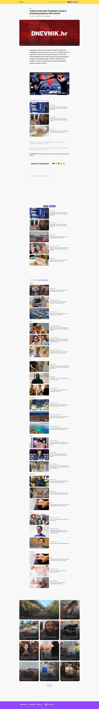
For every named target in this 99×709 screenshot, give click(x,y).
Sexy (65, 1)
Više (49, 685)
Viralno (51, 1)
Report (61, 1)
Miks (55, 1)
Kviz (58, 1)
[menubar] (78, 2)
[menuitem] (78, 2)
